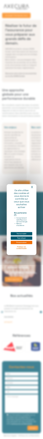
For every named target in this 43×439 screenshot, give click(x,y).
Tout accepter (21, 234)
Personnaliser (21, 242)
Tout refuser (21, 238)
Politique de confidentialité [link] (21, 247)
